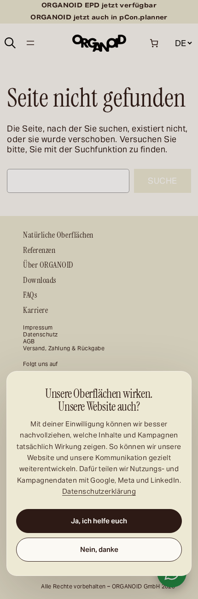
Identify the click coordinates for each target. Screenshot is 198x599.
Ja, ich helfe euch (99, 520)
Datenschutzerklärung (99, 491)
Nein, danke (99, 549)
